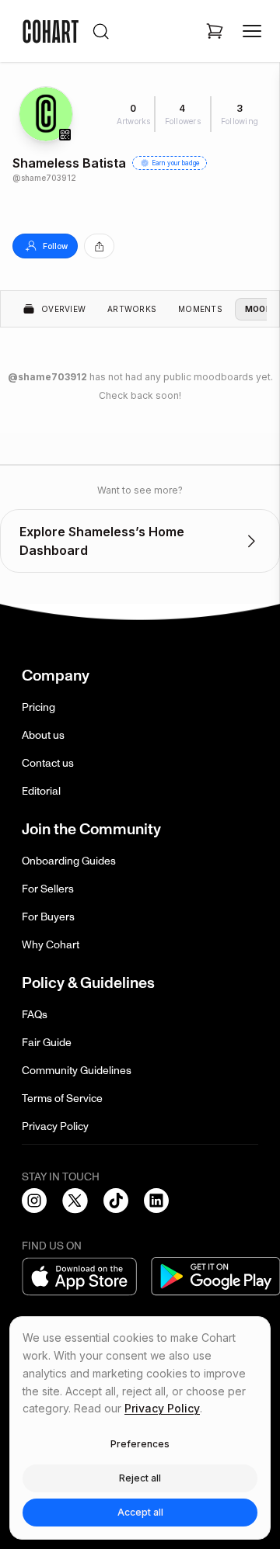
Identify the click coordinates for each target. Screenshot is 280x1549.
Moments (200, 309)
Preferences (140, 1444)
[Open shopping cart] (214, 31)
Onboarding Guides (69, 861)
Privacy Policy (55, 1126)
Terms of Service (62, 1098)
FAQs (34, 1014)
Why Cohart (50, 944)
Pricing (38, 707)
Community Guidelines (76, 1070)
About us (43, 735)
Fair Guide (47, 1042)
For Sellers (48, 889)
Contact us (48, 763)
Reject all (140, 1478)
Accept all (140, 1512)
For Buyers (48, 917)
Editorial (41, 791)
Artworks (131, 309)
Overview (63, 309)
